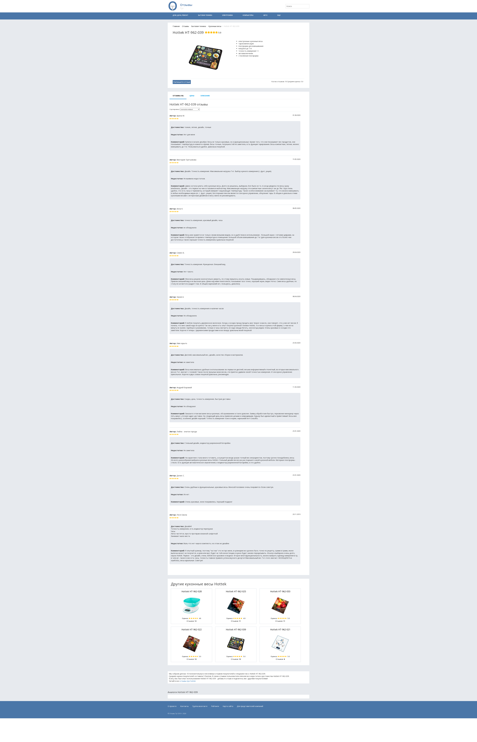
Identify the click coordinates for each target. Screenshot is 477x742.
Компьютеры (248, 15)
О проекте (172, 706)
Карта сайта (228, 706)
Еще (278, 15)
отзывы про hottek (188, 681)
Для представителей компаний (250, 706)
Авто (265, 15)
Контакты (184, 706)
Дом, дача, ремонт (180, 15)
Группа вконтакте (199, 706)
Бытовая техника (205, 15)
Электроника (227, 15)
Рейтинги (215, 706)
